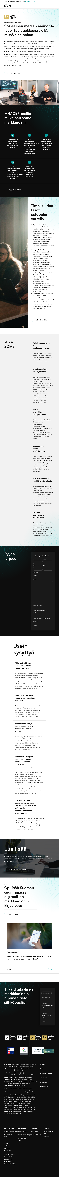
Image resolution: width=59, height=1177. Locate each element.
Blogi (41, 1069)
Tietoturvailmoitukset (24, 1175)
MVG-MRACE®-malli (46, 1073)
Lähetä (35, 625)
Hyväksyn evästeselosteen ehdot (41, 618)
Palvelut (42, 1064)
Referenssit (43, 1078)
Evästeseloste (33, 1173)
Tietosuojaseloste (23, 1173)
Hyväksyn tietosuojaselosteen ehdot (47, 1005)
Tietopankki (43, 1082)
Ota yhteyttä (44, 1086)
